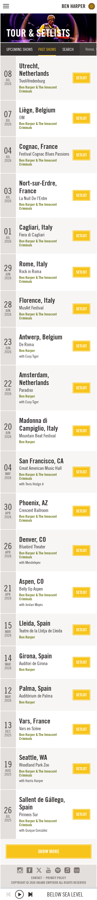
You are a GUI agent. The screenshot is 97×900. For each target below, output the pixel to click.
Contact (36, 878)
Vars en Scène (30, 728)
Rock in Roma (30, 271)
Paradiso (26, 390)
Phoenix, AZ (33, 503)
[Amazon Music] (77, 870)
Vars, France (34, 721)
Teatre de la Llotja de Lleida (40, 630)
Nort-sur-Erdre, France (38, 187)
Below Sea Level (65, 894)
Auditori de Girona (33, 663)
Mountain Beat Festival (37, 435)
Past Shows (47, 49)
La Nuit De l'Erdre (33, 198)
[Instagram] (20, 870)
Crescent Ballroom (33, 510)
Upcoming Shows (19, 49)
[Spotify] (58, 870)
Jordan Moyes (34, 604)
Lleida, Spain (34, 623)
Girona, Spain (35, 656)
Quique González (36, 830)
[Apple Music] (67, 870)
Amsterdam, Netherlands (34, 379)
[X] (39, 870)
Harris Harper (34, 781)
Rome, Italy (33, 264)
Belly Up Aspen (31, 589)
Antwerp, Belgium (40, 337)
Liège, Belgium (37, 110)
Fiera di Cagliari (32, 234)
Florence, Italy (37, 300)
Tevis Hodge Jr (34, 484)
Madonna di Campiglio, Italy (38, 424)
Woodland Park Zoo (34, 765)
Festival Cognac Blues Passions (44, 154)
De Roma (26, 344)
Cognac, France (38, 146)
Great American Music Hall (40, 468)
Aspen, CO (31, 581)
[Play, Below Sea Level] (19, 894)
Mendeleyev (33, 562)
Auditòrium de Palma (35, 696)
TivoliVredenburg (32, 81)
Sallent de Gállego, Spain (42, 803)
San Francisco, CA (41, 461)
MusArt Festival (31, 307)
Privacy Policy (56, 878)
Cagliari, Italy (35, 227)
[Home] (78, 6)
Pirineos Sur (28, 814)
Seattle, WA (33, 757)
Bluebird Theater (32, 546)
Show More (48, 851)
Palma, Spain (35, 688)
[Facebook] (29, 870)
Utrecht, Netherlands (34, 70)
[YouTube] (48, 870)
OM (22, 117)
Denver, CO (32, 539)
